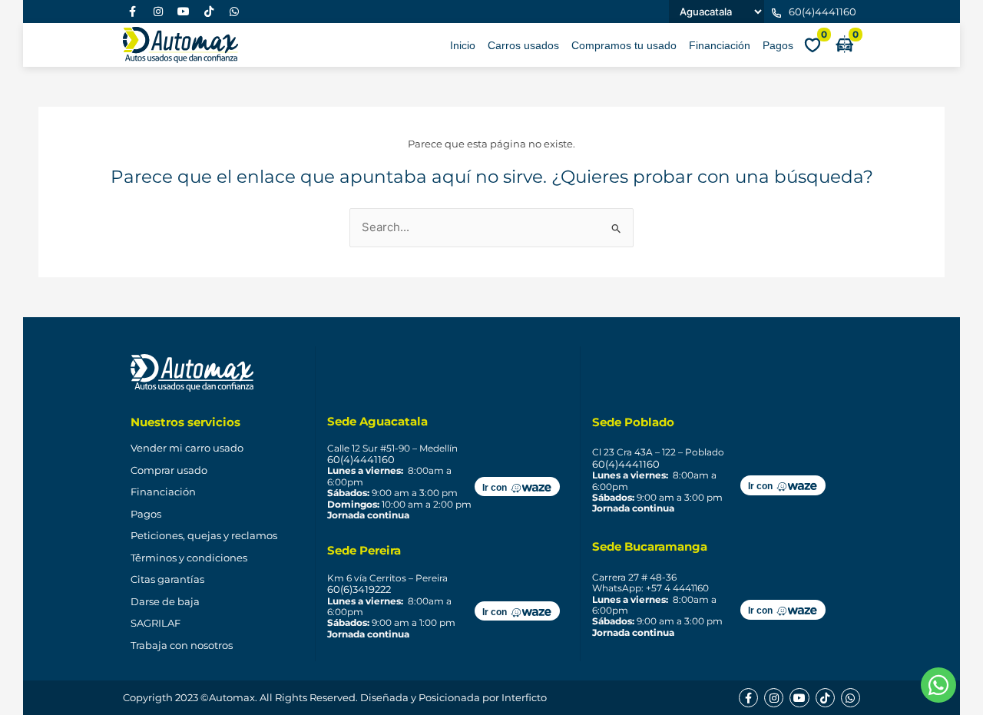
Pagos (778, 45)
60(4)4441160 (361, 459)
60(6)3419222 (359, 589)
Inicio (462, 45)
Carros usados (523, 45)
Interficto (524, 697)
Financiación (719, 45)
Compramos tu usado (624, 45)
